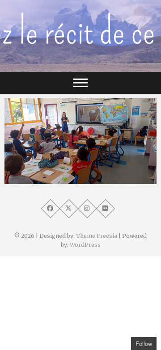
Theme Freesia (96, 235)
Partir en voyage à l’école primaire (68, 179)
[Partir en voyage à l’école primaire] (80, 141)
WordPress (85, 244)
